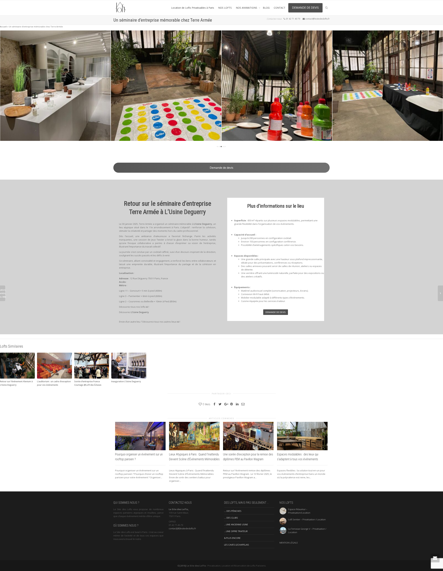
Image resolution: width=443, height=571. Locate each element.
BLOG (266, 7)
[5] (224, 146)
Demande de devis (221, 168)
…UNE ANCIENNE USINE (236, 524)
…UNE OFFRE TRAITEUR (236, 531)
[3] (221, 146)
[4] (223, 146)
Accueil (3, 26)
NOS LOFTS (225, 7)
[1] (217, 146)
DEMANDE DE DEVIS (305, 8)
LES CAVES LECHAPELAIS (236, 544)
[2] (219, 146)
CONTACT (279, 7)
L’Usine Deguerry (185, 212)
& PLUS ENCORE (232, 538)
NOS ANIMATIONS (247, 7)
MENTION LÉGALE (288, 542)
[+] (55, 85)
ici (147, 306)
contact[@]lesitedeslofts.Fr (182, 528)
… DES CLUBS (231, 517)
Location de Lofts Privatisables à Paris (192, 7)
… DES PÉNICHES (232, 511)
